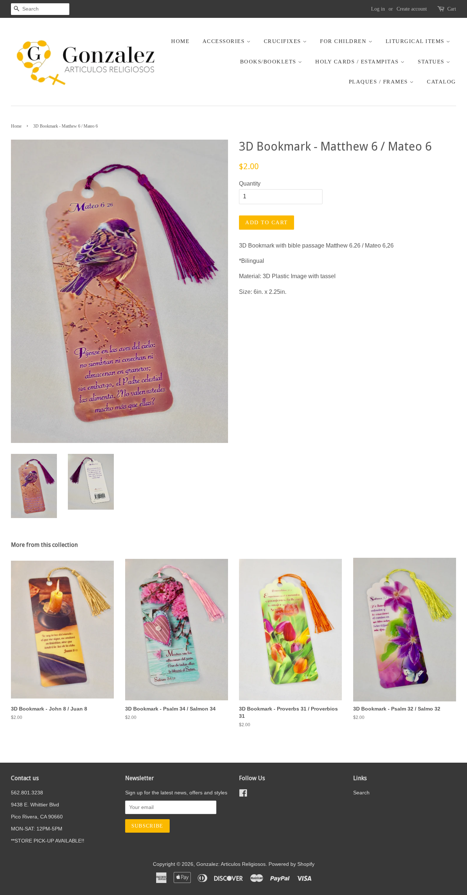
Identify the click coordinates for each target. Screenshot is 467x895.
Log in (378, 9)
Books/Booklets (269, 62)
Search (361, 792)
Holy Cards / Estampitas (358, 62)
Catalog (441, 82)
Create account (412, 9)
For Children (344, 41)
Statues (432, 62)
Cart (451, 9)
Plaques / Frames (379, 82)
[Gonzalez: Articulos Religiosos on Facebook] (243, 794)
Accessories (224, 41)
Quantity (249, 183)
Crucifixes (283, 41)
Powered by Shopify (291, 864)
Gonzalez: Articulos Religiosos (231, 864)
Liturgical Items (416, 41)
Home (180, 41)
